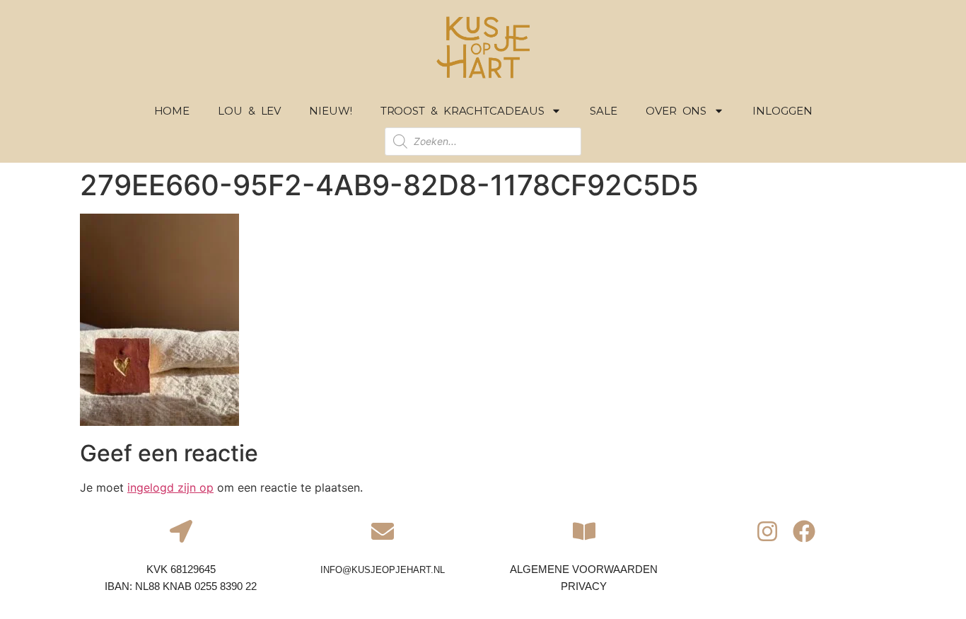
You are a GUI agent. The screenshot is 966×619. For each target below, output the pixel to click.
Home (172, 110)
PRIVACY (584, 586)
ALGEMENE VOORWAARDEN (584, 569)
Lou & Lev (249, 110)
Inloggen (782, 110)
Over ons (676, 110)
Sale (603, 110)
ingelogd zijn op (170, 487)
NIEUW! (330, 110)
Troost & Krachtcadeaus (462, 110)
